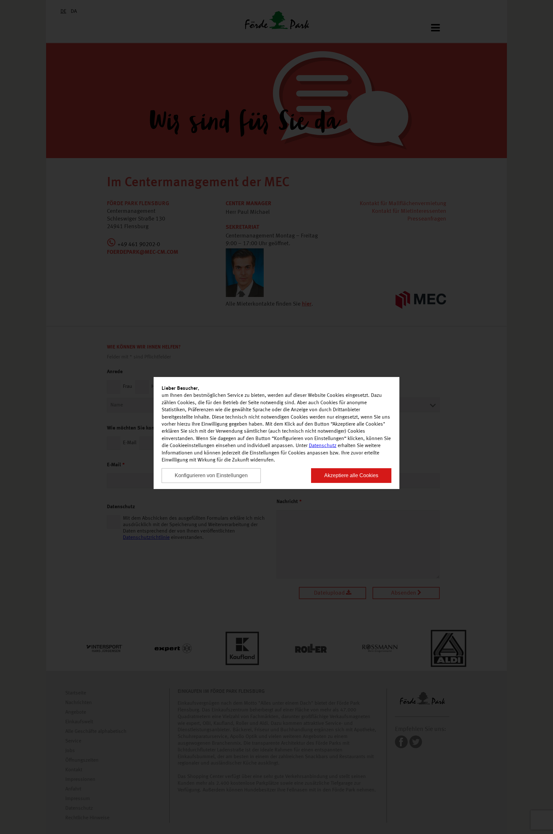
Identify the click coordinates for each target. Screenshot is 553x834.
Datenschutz (322, 445)
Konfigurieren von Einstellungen (211, 475)
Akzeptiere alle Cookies (351, 475)
